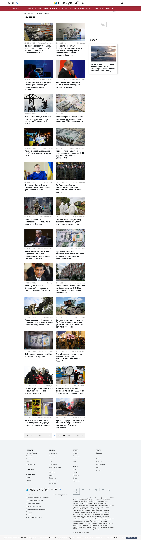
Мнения (28, 483)
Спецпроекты (106, 8)
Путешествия (100, 464)
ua (9, 3)
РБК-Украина (28, 13)
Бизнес (65, 8)
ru (17, 3)
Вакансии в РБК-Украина (34, 518)
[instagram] (96, 489)
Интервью (29, 480)
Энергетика (53, 464)
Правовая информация (33, 506)
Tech (50, 461)
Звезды (98, 470)
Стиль (98, 456)
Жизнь (73, 8)
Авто (51, 459)
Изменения (52, 478)
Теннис (75, 459)
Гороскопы (76, 481)
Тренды (75, 472)
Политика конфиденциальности (36, 509)
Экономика (29, 459)
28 (69, 435)
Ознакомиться (120, 538)
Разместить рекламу (60, 495)
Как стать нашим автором (34, 500)
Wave (88, 8)
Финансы (52, 456)
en (13, 3)
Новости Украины (31, 453)
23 (44, 435)
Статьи (28, 477)
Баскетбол (76, 456)
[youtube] (83, 489)
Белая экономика (55, 467)
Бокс (74, 461)
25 (54, 435)
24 (49, 435)
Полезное (76, 475)
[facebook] (76, 489)
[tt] (76, 493)
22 (40, 435)
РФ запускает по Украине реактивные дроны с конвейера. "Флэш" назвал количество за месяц (103, 67)
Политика (55, 8)
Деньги (51, 475)
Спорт (81, 8)
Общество (52, 484)
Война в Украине (31, 456)
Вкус (97, 467)
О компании (29, 495)
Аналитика (43, 8)
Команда (29, 515)
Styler (95, 8)
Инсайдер (99, 453)
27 (64, 435)
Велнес (98, 459)
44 (78, 435)
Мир (27, 461)
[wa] (109, 489)
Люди (74, 469)
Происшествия (30, 464)
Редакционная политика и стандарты (37, 497)
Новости (32, 8)
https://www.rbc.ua (78, 503)
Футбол (75, 453)
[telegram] (102, 489)
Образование (53, 481)
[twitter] (89, 489)
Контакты (29, 512)
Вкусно (75, 478)
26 (59, 435)
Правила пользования (33, 503)
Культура (99, 461)
